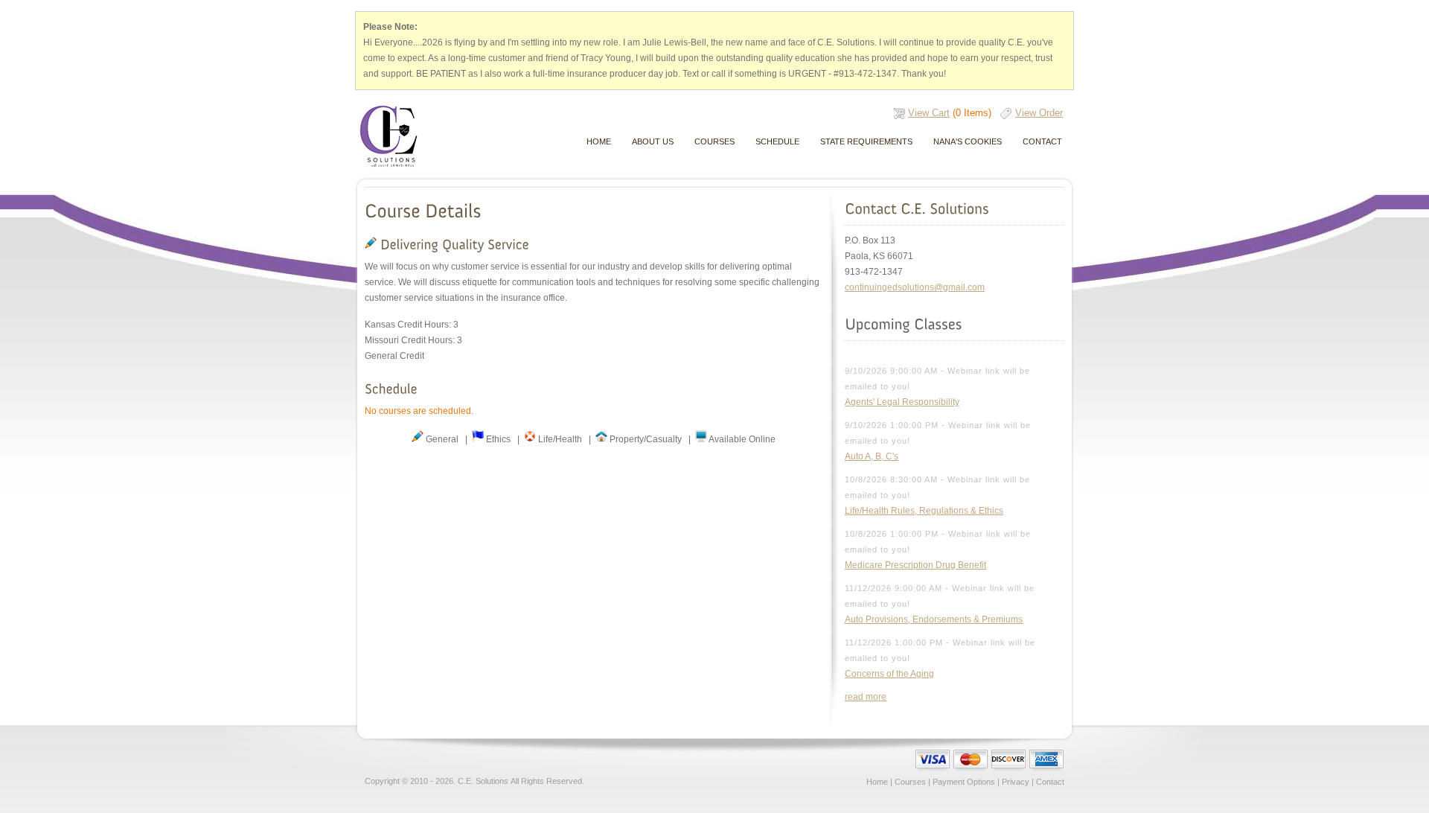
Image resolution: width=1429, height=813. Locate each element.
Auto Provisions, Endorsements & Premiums (934, 619)
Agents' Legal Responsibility (902, 402)
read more (865, 697)
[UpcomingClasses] (903, 324)
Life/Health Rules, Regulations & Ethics (924, 511)
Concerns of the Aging (889, 674)
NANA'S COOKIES (967, 141)
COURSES (714, 141)
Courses (910, 781)
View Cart (929, 112)
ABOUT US (653, 141)
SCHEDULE (777, 141)
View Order (1039, 112)
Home (877, 781)
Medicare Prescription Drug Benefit (915, 565)
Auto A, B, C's (871, 456)
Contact (1050, 781)
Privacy (1015, 781)
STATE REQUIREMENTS (866, 141)
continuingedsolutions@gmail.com (915, 287)
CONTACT (1042, 141)
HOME (598, 141)
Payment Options (964, 781)
